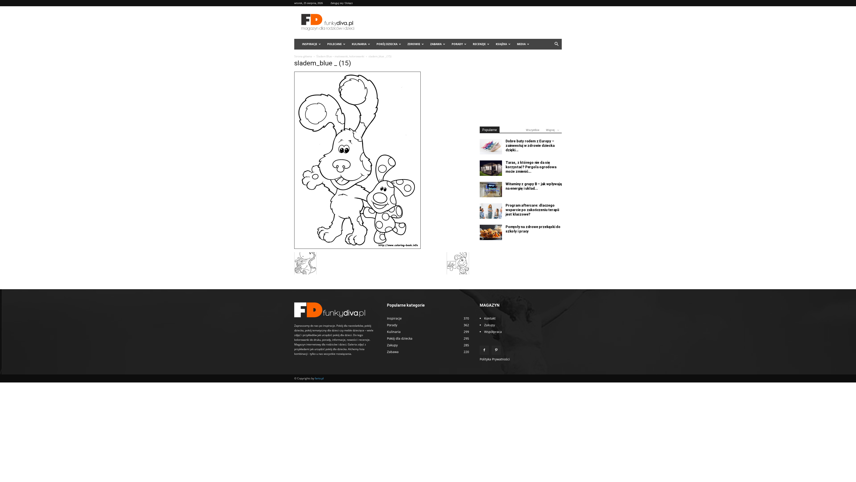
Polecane (334, 44)
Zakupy (489, 325)
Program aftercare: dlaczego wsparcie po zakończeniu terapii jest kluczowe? (532, 209)
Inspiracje (309, 44)
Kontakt (490, 318)
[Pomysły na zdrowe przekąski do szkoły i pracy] (491, 232)
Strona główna (303, 56)
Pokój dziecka (387, 44)
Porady (457, 44)
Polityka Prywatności (495, 359)
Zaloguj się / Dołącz (342, 3)
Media (521, 44)
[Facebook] (484, 350)
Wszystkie (532, 130)
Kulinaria (359, 44)
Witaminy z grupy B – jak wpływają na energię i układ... (534, 186)
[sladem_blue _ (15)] (357, 247)
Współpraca (493, 332)
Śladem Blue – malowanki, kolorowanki (340, 56)
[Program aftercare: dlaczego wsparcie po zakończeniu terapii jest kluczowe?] (491, 211)
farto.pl (319, 378)
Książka (501, 44)
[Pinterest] (496, 350)
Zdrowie (413, 44)
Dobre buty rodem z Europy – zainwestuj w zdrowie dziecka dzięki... (530, 145)
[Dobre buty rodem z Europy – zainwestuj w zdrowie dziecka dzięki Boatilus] (491, 146)
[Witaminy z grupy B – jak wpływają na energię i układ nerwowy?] (491, 189)
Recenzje (479, 44)
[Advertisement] (520, 89)
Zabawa (436, 44)
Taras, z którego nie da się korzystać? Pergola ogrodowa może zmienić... (531, 167)
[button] (556, 44)
